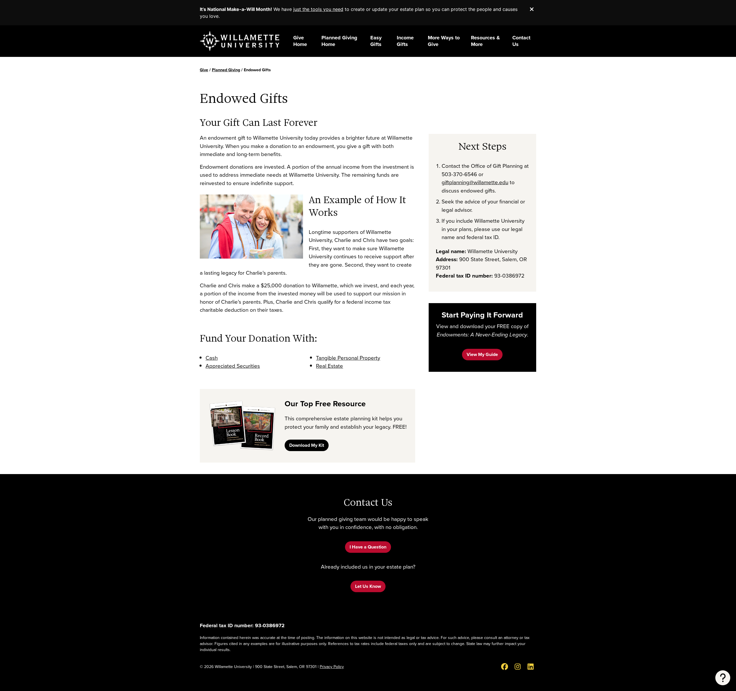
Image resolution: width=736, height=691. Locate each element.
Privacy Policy (332, 667)
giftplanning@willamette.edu (475, 182)
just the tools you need (318, 9)
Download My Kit (306, 445)
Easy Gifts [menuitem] (376, 41)
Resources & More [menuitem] (485, 41)
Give (204, 70)
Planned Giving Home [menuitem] (339, 41)
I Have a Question (368, 547)
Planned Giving (226, 70)
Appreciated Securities (233, 366)
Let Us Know (368, 586)
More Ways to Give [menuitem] (444, 41)
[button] (722, 677)
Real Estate (329, 366)
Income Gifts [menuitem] (405, 41)
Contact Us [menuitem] (521, 41)
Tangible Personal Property (348, 358)
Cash (212, 358)
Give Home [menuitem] (300, 41)
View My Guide (482, 354)
